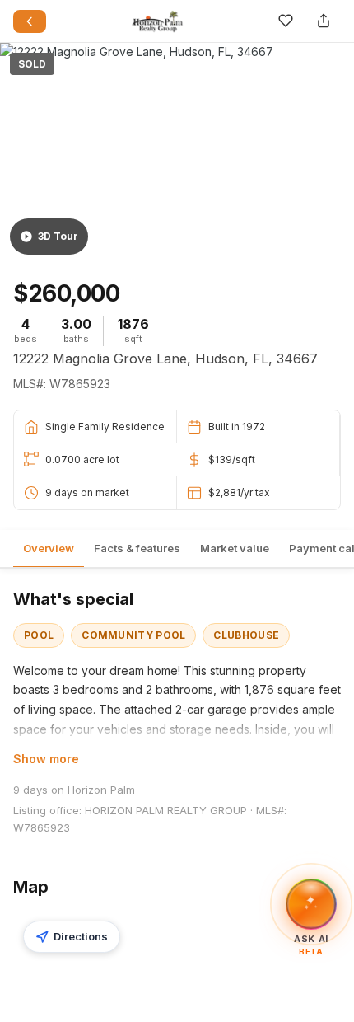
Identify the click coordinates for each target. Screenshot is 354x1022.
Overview (48, 548)
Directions (81, 936)
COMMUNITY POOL (133, 635)
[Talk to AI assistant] (311, 903)
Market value (234, 548)
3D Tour (58, 236)
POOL (39, 635)
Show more (46, 759)
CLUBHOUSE (246, 635)
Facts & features (137, 548)
